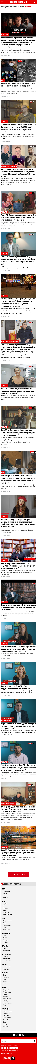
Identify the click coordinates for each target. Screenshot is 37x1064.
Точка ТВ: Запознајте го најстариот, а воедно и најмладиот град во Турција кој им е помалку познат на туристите (18, 852)
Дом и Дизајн (7, 998)
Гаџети (5, 1024)
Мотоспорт (6, 912)
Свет (4, 895)
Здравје (5, 927)
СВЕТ (2, 80)
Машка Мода (6, 1013)
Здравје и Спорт (7, 1011)
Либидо (5, 994)
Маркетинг (9, 1045)
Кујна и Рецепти (7, 1003)
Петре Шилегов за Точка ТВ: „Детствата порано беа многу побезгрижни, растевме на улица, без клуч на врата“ (18, 726)
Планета (5, 946)
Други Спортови (7, 915)
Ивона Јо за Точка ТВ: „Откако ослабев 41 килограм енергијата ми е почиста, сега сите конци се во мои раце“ (17, 391)
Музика (5, 938)
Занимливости (7, 961)
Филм (4, 936)
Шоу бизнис (6, 933)
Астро (4, 1005)
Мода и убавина (7, 921)
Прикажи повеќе (18, 875)
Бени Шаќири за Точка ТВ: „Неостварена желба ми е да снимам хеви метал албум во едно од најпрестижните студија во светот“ (18, 649)
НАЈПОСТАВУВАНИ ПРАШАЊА (9, 341)
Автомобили (6, 954)
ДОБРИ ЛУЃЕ (5, 34)
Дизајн (5, 923)
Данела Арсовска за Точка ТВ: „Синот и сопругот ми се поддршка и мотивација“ (16, 687)
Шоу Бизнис (6, 977)
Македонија (6, 891)
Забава (4, 965)
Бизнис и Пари (7, 1018)
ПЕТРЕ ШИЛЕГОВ (6, 720)
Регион (5, 893)
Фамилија (5, 1001)
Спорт (4, 902)
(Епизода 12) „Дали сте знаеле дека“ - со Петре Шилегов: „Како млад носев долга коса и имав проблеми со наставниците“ (18, 809)
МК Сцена (6, 942)
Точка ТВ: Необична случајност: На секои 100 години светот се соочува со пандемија (18, 84)
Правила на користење (6, 1053)
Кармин (4, 988)
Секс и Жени (6, 1015)
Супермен (5, 1009)
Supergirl (5, 1026)
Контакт (16, 1045)
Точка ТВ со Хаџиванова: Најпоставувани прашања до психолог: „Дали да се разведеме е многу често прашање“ (18, 432)
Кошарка (5, 906)
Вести (4, 889)
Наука (4, 948)
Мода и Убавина (7, 990)
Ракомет (5, 908)
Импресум (3, 1045)
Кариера (5, 996)
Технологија (6, 950)
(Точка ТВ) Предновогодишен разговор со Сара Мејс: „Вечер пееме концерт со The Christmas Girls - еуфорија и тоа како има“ (18, 217)
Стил (4, 979)
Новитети (5, 956)
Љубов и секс (6, 925)
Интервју (5, 973)
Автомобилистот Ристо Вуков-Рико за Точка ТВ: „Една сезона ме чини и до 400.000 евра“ (18, 125)
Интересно (6, 969)
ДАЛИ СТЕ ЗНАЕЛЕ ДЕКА (8, 804)
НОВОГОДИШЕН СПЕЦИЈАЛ (9, 166)
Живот (4, 919)
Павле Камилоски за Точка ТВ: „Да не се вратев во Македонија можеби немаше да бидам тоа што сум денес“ (18, 607)
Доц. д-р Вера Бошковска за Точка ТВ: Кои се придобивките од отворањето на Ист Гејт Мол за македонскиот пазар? (18, 565)
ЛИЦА (3, 472)
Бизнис (5, 982)
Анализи (5, 898)
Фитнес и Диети (7, 992)
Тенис (4, 910)
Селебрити (6, 940)
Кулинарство (6, 929)
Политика (5, 984)
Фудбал (5, 904)
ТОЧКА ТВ (4, 121)
